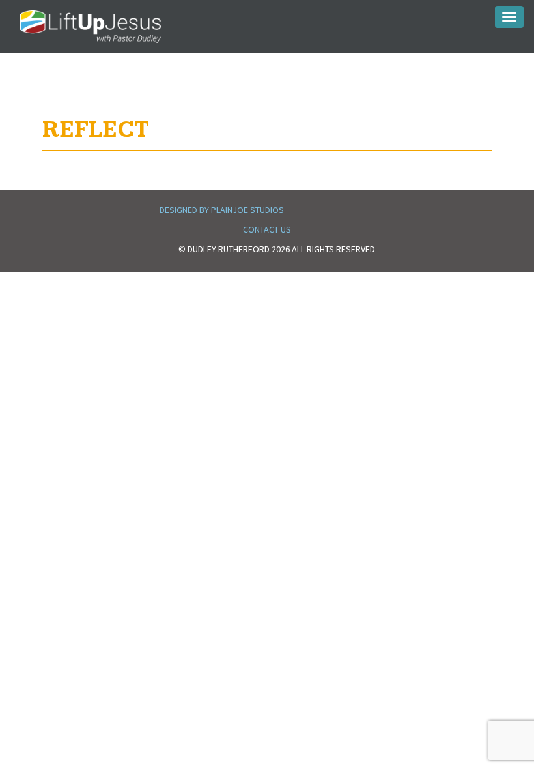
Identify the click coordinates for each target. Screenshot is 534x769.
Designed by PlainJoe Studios (222, 210)
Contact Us (267, 229)
